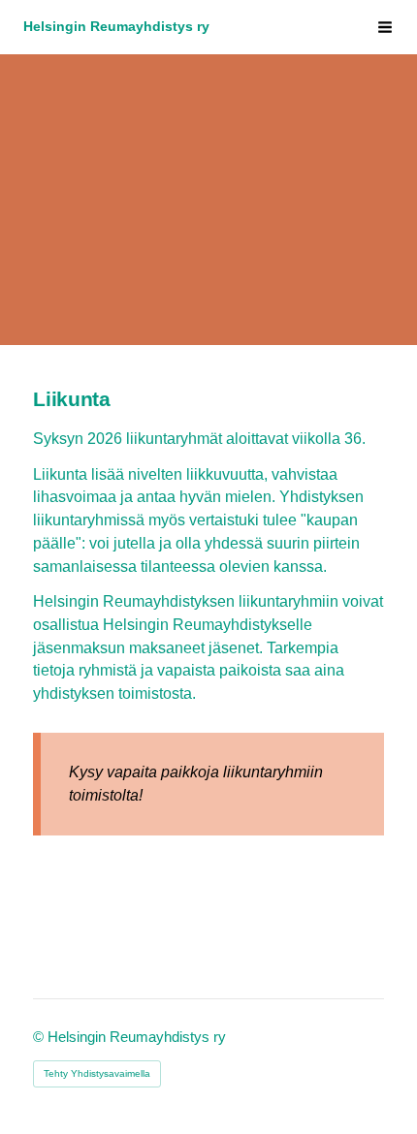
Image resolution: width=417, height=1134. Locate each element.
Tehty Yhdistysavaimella (97, 1073)
